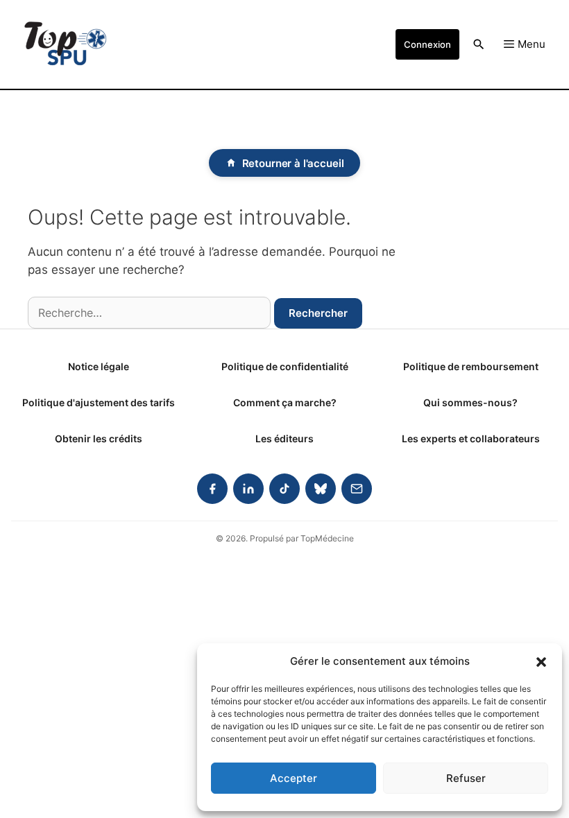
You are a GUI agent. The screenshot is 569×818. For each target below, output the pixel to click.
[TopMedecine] (65, 44)
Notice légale (98, 366)
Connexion (427, 44)
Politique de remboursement (470, 366)
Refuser (466, 778)
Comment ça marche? (285, 402)
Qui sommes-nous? (470, 402)
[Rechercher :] (149, 313)
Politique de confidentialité (284, 366)
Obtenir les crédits (98, 438)
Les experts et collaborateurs (471, 438)
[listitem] (212, 488)
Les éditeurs (284, 438)
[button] (541, 661)
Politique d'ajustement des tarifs (98, 402)
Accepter (293, 778)
